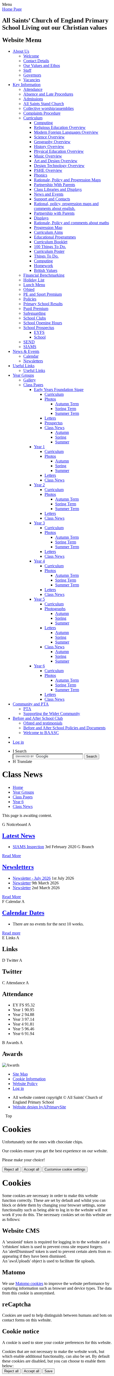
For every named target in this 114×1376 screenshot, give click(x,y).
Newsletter (22, 883)
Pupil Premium (35, 308)
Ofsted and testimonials (42, 723)
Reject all (11, 1169)
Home (18, 787)
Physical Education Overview (59, 151)
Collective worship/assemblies (48, 108)
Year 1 (39, 446)
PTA (27, 709)
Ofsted (28, 289)
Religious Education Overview (60, 127)
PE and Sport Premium (42, 294)
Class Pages (33, 385)
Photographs (55, 608)
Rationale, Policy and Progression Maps (67, 180)
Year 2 (39, 485)
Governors (32, 75)
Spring (60, 437)
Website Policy (25, 1083)
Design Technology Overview (59, 165)
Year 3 (39, 523)
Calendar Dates (23, 912)
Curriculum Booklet (50, 242)
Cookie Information (29, 1079)
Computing (43, 122)
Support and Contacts (52, 199)
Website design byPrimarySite (39, 1107)
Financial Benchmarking (43, 275)
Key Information (27, 84)
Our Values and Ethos (41, 65)
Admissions (33, 99)
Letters (50, 418)
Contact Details (36, 61)
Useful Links (23, 365)
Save (48, 1371)
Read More (11, 855)
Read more (11, 933)
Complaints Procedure (41, 113)
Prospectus (54, 423)
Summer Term (67, 413)
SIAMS (29, 346)
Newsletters (33, 361)
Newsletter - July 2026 (32, 878)
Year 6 (39, 666)
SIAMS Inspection (28, 846)
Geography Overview (52, 142)
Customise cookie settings (65, 1169)
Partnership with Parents (54, 213)
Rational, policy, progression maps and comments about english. (66, 206)
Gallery (29, 380)
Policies (29, 299)
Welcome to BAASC (41, 732)
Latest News (18, 835)
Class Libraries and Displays (58, 189)
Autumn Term (67, 404)
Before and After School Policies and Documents (64, 728)
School (40, 337)
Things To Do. (46, 256)
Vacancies (31, 80)
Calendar (30, 356)
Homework (43, 265)
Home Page (12, 9)
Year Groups (23, 375)
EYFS (39, 332)
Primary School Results (43, 304)
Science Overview (49, 137)
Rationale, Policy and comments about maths (71, 223)
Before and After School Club (38, 718)
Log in (18, 742)
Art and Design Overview (55, 161)
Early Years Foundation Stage (59, 389)
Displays (41, 218)
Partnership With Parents (54, 184)
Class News (54, 427)
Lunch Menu (34, 284)
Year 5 (39, 599)
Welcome (31, 56)
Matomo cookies (29, 1283)
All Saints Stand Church (43, 103)
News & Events (26, 351)
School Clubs (34, 318)
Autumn (62, 432)
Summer (62, 442)
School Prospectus (38, 327)
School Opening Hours (42, 323)
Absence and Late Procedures (48, 94)
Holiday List (33, 280)
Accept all (31, 1169)
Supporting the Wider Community (51, 713)
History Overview (49, 146)
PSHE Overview (48, 170)
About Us (21, 51)
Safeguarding (34, 313)
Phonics (40, 175)
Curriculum (32, 118)
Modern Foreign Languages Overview (66, 132)
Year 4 (39, 561)
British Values (45, 270)
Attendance (32, 89)
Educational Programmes (55, 237)
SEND (29, 342)
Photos (50, 399)
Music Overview (48, 156)
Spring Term (65, 408)
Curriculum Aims (48, 232)
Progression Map (48, 227)
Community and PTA (31, 704)
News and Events (48, 194)
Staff (27, 70)
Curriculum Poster (49, 251)
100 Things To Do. (50, 246)
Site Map (20, 1074)
